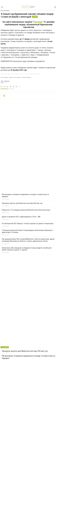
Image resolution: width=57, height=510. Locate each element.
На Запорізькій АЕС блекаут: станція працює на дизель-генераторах (27, 223)
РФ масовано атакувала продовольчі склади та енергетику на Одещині (25, 195)
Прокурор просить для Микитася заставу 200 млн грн (22, 203)
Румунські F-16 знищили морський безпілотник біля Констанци (26, 210)
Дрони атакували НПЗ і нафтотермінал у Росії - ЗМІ (21, 217)
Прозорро (38, 22)
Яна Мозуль (7, 81)
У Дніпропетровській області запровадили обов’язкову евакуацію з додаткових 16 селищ (27, 231)
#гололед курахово (26, 77)
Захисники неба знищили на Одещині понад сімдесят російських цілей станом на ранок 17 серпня (27, 249)
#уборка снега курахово (15, 77)
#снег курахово (4, 77)
